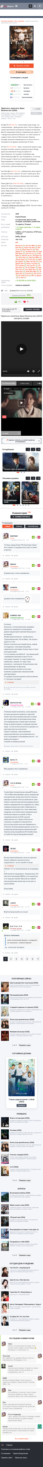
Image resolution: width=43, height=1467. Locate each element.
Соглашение (5, 1453)
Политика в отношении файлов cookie (15, 1449)
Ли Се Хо (37, 274)
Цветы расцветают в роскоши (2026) (24, 983)
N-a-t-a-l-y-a (21, 291)
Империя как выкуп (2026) (20, 1032)
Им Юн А (13, 125)
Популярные (33, 526)
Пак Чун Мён (34, 258)
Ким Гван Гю (27, 250)
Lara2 (13, 903)
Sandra (13, 588)
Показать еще (25, 1045)
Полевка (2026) (16, 1130)
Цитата (16, 555)
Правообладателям (20, 1453)
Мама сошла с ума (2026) (19, 1205)
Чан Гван (22, 258)
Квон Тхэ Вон (32, 264)
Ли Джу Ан (37, 256)
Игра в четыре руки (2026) (20, 1118)
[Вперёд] (33, 449)
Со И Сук (31, 260)
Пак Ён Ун (26, 256)
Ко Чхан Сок (23, 276)
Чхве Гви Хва (18, 183)
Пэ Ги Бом (19, 266)
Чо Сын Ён (31, 266)
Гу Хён (21, 278)
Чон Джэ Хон (30, 270)
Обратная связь (21, 1458)
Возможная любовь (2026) (20, 1193)
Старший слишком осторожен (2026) (24, 1007)
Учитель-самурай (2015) (19, 1155)
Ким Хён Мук (31, 272)
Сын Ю (28, 274)
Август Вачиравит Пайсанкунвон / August (25, 1304)
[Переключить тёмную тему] (30, 6)
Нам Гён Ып (31, 262)
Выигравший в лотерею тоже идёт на (24, 1229)
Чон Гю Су (29, 254)
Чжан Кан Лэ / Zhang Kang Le (21, 1292)
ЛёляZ (13, 849)
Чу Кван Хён (31, 252)
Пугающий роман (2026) (19, 995)
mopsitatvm (15, 703)
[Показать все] (38, 449)
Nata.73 (13, 760)
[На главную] (7, 6)
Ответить (7, 555)
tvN (16, 242)
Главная (9, 1445)
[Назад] (28, 449)
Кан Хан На (15, 171)
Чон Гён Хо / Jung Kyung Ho (20, 1268)
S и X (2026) (14, 1167)
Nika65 (13, 564)
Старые (19, 526)
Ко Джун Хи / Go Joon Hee (19, 1316)
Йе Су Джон (36, 276)
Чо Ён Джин (30, 268)
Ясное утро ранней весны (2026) (22, 1019)
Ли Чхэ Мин (11, 147)
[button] (31, 28)
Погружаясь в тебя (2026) (19, 1242)
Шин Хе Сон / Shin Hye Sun (19, 1280)
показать (6, 311)
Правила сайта (6, 1458)
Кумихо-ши (15, 615)
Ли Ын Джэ (20, 260)
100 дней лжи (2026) (17, 1217)
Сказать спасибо (33, 309)
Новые (7, 526)
